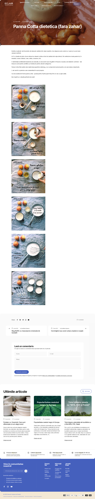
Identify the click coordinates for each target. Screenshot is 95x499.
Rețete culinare (67, 475)
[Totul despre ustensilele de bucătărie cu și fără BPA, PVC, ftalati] (78, 406)
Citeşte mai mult (7, 440)
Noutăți (67, 468)
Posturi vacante (47, 471)
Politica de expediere (37, 496)
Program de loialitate (58, 469)
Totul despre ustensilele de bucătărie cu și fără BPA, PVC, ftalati (77, 423)
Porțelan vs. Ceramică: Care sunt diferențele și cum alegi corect (14, 423)
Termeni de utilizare (29, 496)
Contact (47, 478)
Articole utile (67, 471)
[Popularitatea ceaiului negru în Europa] (47, 406)
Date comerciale (47, 475)
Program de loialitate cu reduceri (13, 478)
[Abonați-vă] (25, 471)
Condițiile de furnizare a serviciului (64, 375)
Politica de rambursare (7, 496)
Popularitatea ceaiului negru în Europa (46, 422)
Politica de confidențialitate (48, 375)
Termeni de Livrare (58, 473)
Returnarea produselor (58, 476)
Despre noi (47, 468)
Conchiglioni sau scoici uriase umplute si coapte (67, 331)
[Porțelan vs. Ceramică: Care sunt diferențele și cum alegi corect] (17, 406)
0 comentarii (81, 319)
